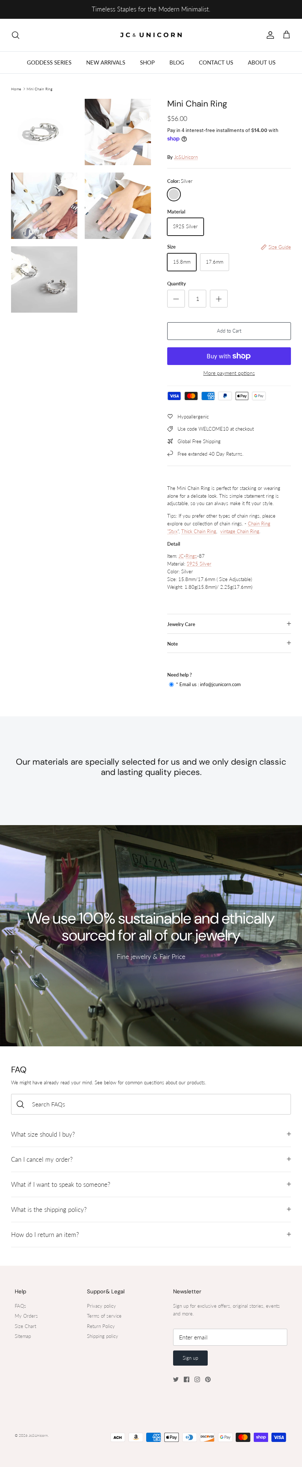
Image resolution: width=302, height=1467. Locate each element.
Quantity (176, 283)
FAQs (20, 1306)
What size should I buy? (43, 1134)
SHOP (147, 62)
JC (181, 556)
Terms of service (104, 1316)
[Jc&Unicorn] (151, 35)
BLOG (176, 62)
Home (16, 89)
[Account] (269, 35)
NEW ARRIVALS (105, 62)
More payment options (229, 373)
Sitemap (23, 1336)
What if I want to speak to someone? (60, 1184)
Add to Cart (229, 331)
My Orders (26, 1316)
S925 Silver (199, 564)
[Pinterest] (208, 1379)
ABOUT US (261, 62)
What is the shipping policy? (49, 1209)
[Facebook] (186, 1379)
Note (172, 644)
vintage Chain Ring (239, 531)
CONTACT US (216, 62)
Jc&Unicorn (186, 157)
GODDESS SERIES (49, 62)
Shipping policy (102, 1336)
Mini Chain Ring (39, 89)
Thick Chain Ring (198, 531)
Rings (191, 556)
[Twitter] (176, 1379)
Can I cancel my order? (42, 1159)
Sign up (190, 1358)
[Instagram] (197, 1379)
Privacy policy (101, 1306)
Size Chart (25, 1326)
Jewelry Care (181, 624)
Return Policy (101, 1326)
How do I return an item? (45, 1234)
